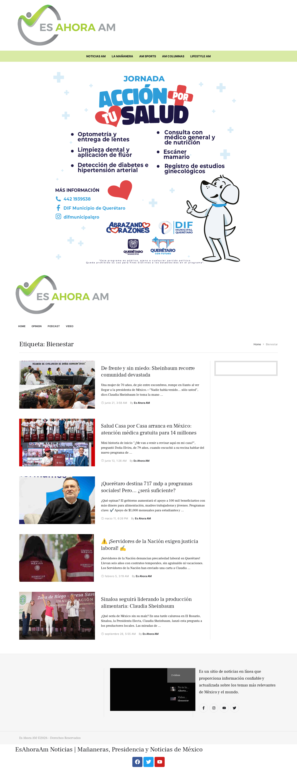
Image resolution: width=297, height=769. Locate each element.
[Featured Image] (57, 384)
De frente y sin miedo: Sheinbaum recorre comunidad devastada (148, 372)
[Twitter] (234, 708)
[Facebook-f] (203, 708)
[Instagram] (213, 708)
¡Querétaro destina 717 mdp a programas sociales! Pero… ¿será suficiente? (146, 487)
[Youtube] (224, 708)
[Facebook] (137, 762)
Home (257, 344)
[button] (138, 689)
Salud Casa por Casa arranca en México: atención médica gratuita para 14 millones (148, 429)
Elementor (183, 700)
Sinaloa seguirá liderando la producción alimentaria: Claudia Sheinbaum (146, 603)
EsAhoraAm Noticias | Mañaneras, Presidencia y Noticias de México (109, 749)
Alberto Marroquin (183, 692)
